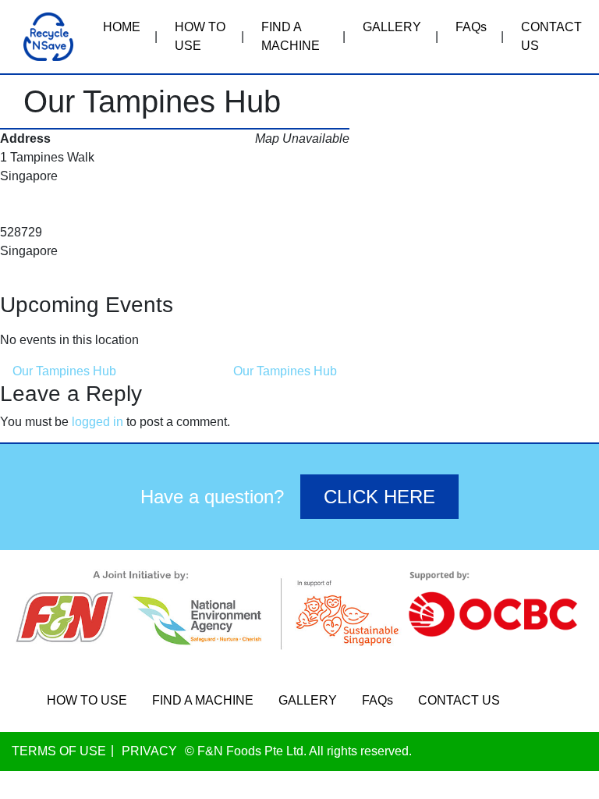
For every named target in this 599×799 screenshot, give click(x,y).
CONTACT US (551, 36)
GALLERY (392, 27)
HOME (121, 27)
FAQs (471, 27)
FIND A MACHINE (290, 36)
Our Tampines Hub (62, 371)
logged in (97, 421)
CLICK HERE (379, 496)
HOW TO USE (200, 36)
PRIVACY (149, 751)
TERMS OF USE (59, 751)
